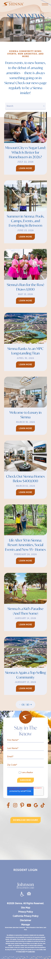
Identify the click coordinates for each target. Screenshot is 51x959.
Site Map (25, 907)
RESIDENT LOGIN (25, 869)
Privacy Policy (25, 911)
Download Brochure (25, 820)
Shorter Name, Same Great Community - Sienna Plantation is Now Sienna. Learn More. (25, 928)
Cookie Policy (31, 951)
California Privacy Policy (25, 916)
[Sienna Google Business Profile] (36, 807)
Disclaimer (25, 920)
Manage (25, 924)
